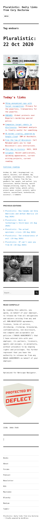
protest (18, 190)
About (5, 464)
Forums (6, 469)
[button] (21, 268)
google (17, 181)
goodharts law (8, 181)
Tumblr (6, 509)
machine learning (21, 183)
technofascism (29, 192)
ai (32, 172)
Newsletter (8, 481)
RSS (4, 486)
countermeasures (18, 177)
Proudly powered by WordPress (17, 518)
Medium (6, 503)
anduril (6, 174)
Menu (6, 16)
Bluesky (6, 498)
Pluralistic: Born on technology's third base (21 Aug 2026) (21, 223)
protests (26, 190)
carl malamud (24, 174)
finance (17, 179)
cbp (31, 174)
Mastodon (7, 492)
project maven (8, 190)
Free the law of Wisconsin (18, 140)
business (14, 174)
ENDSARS (8, 115)
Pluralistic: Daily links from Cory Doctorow (20, 516)
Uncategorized (24, 172)
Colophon (9, 153)
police (31, 188)
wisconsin (7, 194)
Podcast (6, 475)
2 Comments (17, 194)
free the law (26, 179)
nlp (29, 186)
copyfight (7, 177)
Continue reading (11, 167)
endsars (29, 177)
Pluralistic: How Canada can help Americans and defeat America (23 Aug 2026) (21, 214)
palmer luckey (15, 188)
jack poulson (27, 181)
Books (5, 458)
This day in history (15, 149)
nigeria (23, 186)
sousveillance (16, 192)
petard (24, 188)
